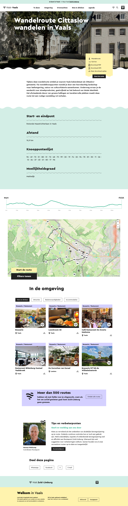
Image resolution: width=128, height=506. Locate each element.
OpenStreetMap (109, 275)
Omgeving (48, 8)
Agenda (92, 8)
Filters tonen (24, 276)
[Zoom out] (118, 224)
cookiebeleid (64, 499)
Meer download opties (98, 71)
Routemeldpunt (58, 449)
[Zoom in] (118, 221)
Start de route (99, 76)
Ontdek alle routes (94, 396)
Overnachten (62, 8)
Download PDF (96, 65)
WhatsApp (34, 467)
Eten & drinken (78, 8)
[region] (64, 248)
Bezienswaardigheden (53, 300)
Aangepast (93, 499)
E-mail (70, 467)
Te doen (36, 8)
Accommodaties (71, 300)
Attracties (36, 300)
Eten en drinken (22, 300)
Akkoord (83, 499)
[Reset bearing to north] (118, 227)
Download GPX (96, 68)
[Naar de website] (44, 333)
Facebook (49, 467)
